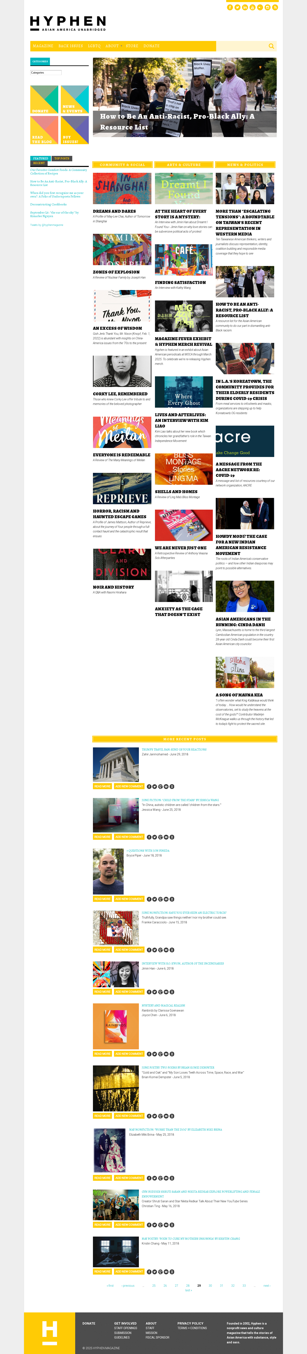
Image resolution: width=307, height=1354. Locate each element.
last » (188, 1290)
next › (267, 1285)
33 (244, 1285)
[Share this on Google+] (160, 786)
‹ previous (128, 1285)
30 (210, 1285)
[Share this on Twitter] (154, 786)
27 (176, 1285)
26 (165, 1285)
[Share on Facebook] (149, 786)
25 (154, 1285)
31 (221, 1285)
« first (110, 1285)
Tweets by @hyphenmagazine (46, 225)
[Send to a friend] (166, 786)
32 (233, 1285)
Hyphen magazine (49, 1333)
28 (187, 1285)
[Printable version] (171, 786)
